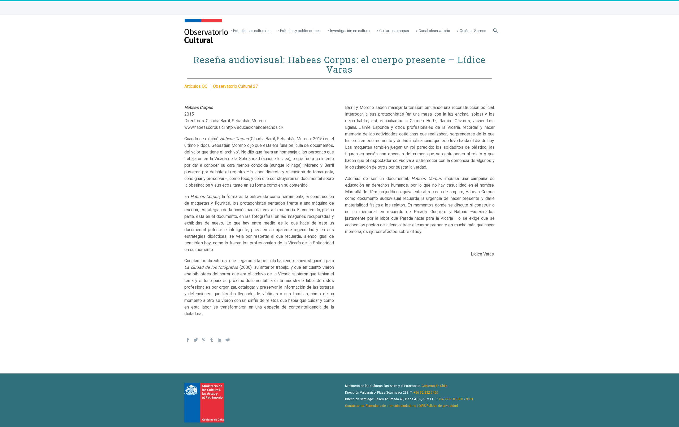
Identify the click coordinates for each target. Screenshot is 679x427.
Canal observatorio (434, 31)
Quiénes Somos (473, 31)
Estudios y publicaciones (300, 31)
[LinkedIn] (219, 340)
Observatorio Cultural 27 (235, 86)
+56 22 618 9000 (450, 399)
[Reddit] (227, 340)
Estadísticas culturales (252, 31)
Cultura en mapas (394, 31)
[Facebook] (188, 340)
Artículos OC (195, 86)
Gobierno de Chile (434, 386)
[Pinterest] (204, 340)
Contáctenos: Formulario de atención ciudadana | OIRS (385, 406)
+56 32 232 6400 (426, 392)
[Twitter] (196, 340)
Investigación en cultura (350, 31)
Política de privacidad (442, 406)
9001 (469, 399)
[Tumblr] (212, 340)
